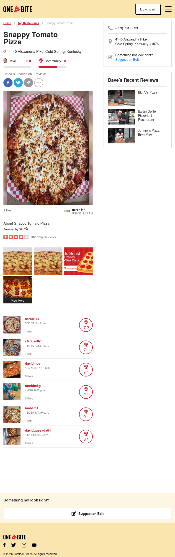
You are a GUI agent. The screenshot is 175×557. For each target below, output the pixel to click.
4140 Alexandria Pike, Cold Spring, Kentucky (45, 51)
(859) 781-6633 (126, 28)
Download (147, 9)
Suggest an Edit (127, 59)
